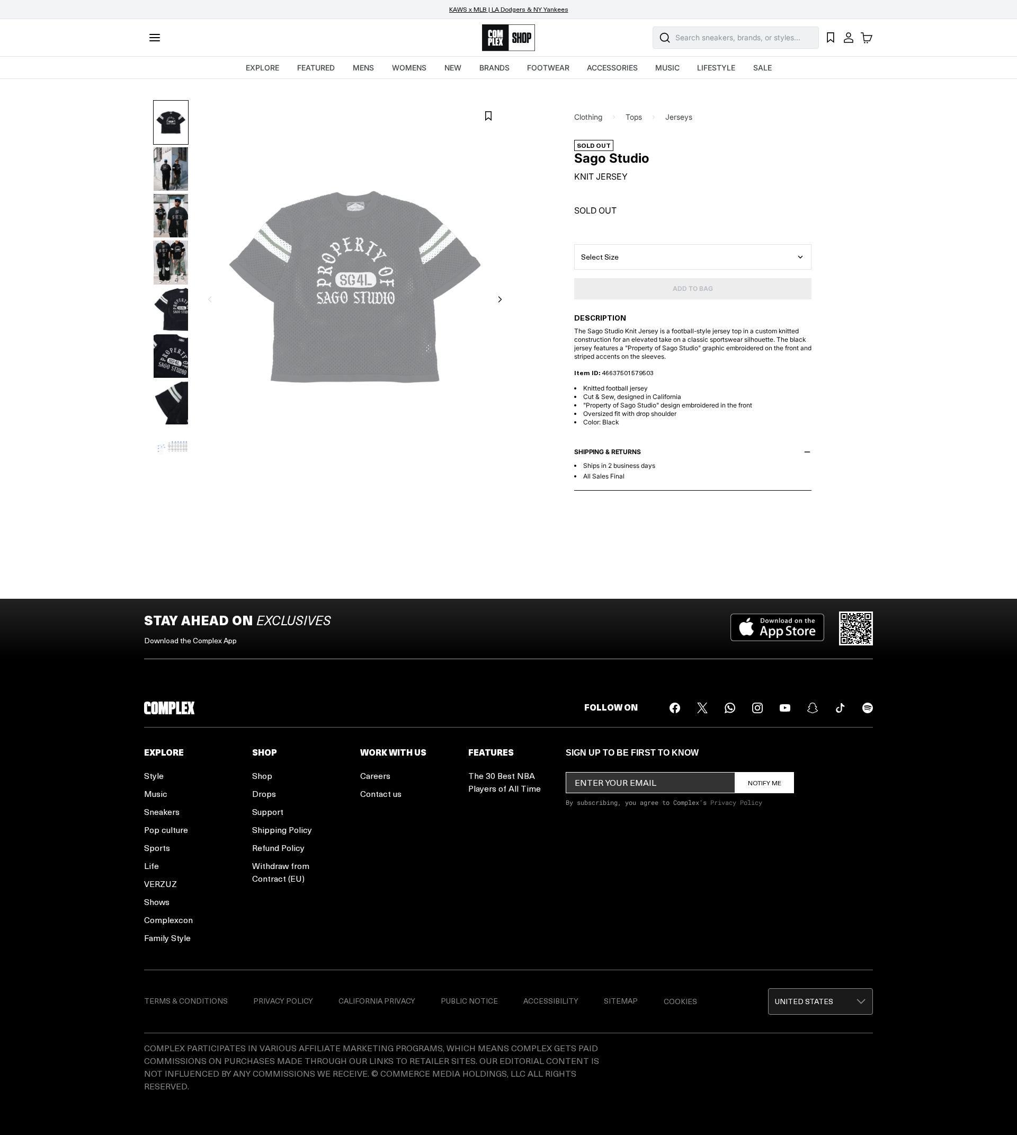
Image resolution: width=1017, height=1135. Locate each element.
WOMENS (409, 67)
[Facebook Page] (675, 708)
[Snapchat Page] (812, 708)
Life (151, 865)
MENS (363, 67)
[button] (820, 1001)
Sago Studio (611, 158)
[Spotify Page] (867, 708)
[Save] (488, 116)
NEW (452, 67)
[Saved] (830, 37)
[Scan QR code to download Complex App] (856, 628)
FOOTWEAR (548, 67)
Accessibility (550, 1001)
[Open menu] (154, 37)
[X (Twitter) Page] (702, 708)
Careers (375, 775)
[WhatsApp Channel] (730, 708)
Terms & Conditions (186, 1001)
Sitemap (621, 1001)
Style (154, 775)
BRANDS (494, 67)
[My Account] (848, 37)
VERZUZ (160, 883)
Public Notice (469, 1001)
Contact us (381, 793)
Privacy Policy (736, 802)
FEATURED (316, 67)
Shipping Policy (282, 829)
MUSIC (667, 67)
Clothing (588, 116)
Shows (157, 901)
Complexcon (168, 919)
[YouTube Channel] (785, 708)
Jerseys (678, 116)
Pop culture (166, 829)
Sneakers (162, 811)
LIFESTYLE (716, 67)
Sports (157, 847)
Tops (634, 116)
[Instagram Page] (757, 708)
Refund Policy (278, 847)
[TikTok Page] (840, 708)
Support (267, 811)
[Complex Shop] (508, 37)
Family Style (167, 937)
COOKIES (680, 1001)
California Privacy (376, 1001)
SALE (762, 67)
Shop (262, 775)
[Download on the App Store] (777, 628)
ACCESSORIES (612, 67)
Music (155, 793)
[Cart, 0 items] (866, 37)
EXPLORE (262, 67)
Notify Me (764, 782)
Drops (264, 793)
